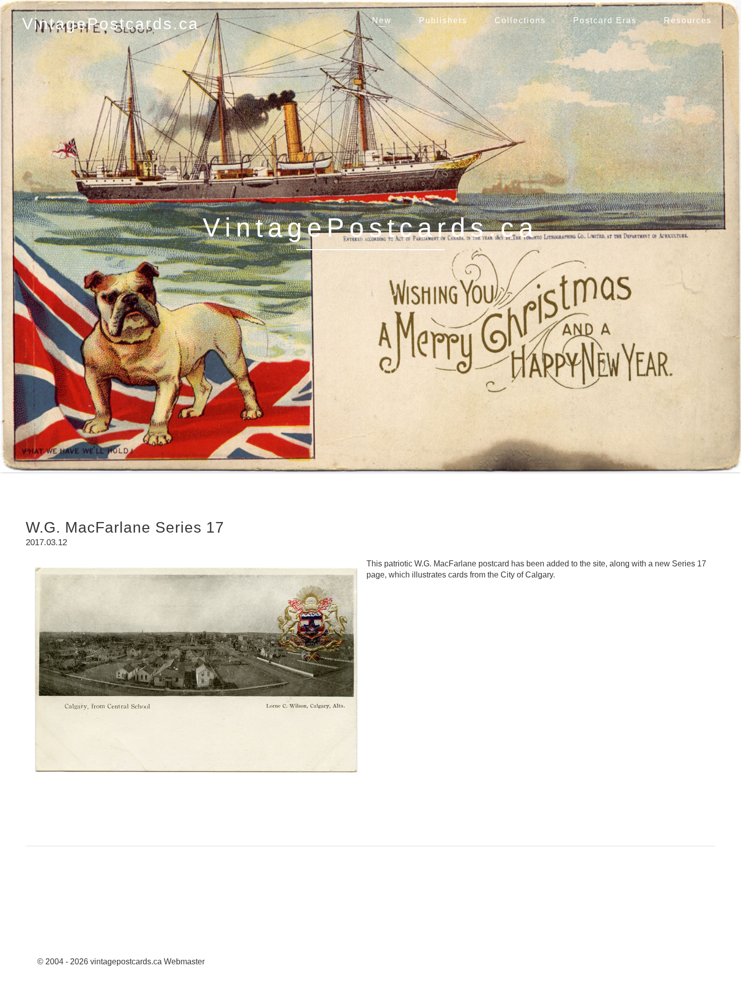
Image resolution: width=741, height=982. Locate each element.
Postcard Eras (605, 20)
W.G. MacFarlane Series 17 (125, 527)
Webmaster (184, 961)
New (382, 20)
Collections (520, 20)
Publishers (443, 20)
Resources (688, 20)
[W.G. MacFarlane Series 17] (196, 779)
